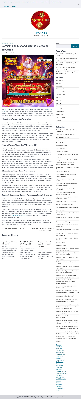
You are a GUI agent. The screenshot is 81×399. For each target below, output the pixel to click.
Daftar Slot (59, 140)
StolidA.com (59, 362)
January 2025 (59, 114)
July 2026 (58, 83)
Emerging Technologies (29, 2)
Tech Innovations (57, 2)
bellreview (59, 386)
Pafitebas (59, 367)
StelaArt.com (60, 352)
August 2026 (59, 80)
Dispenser (59, 364)
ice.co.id (58, 358)
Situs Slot (59, 347)
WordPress (62, 397)
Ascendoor (46, 397)
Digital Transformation (11, 2)
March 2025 (59, 108)
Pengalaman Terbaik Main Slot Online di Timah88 (45, 244)
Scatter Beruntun (60, 210)
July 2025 (58, 97)
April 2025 (59, 106)
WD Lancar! (59, 341)
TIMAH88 (40, 32)
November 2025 (60, 91)
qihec (57, 390)
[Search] (78, 4)
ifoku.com (59, 348)
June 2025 (59, 100)
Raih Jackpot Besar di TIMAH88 (64, 204)
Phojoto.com (60, 360)
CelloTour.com (60, 354)
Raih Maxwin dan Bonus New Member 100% (67, 207)
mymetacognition (61, 371)
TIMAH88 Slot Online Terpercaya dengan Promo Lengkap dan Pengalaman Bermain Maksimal (67, 322)
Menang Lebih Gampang (62, 171)
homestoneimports (61, 373)
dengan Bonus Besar (61, 145)
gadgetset (59, 384)
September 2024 (60, 117)
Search (58, 43)
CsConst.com (60, 350)
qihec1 (4, 53)
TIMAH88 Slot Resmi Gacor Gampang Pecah (67, 331)
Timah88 (58, 345)
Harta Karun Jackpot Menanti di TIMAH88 (67, 154)
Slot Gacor (59, 375)
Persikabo (59, 369)
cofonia (58, 381)
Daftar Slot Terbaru (61, 142)
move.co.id (59, 356)
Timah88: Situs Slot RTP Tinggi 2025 (26, 243)
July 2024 (58, 123)
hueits (58, 383)
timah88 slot (59, 388)
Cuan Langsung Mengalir (62, 137)
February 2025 (60, 111)
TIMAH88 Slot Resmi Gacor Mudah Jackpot (67, 334)
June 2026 (59, 86)
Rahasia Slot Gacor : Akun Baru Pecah (66, 201)
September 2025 (60, 94)
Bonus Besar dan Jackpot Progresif (65, 134)
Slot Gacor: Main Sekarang (63, 222)
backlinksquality (61, 379)
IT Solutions (44, 2)
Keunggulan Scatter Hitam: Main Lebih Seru (67, 160)
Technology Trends (9, 6)
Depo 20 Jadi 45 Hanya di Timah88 (9, 243)
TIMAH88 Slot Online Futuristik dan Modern (67, 304)
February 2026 (60, 89)
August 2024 (59, 120)
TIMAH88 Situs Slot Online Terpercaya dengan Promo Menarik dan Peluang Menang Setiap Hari (66, 281)
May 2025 (58, 103)
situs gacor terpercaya (18, 215)
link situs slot (60, 377)
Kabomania (59, 365)
